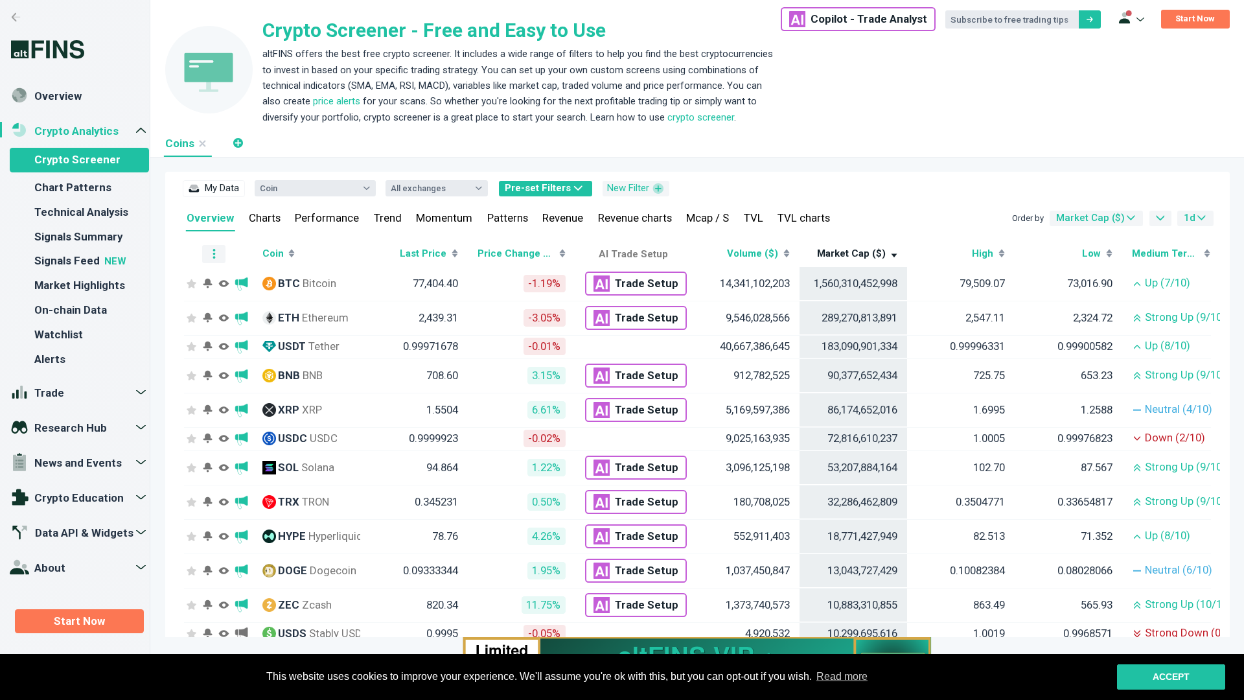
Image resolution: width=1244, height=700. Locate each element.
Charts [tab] (265, 217)
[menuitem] (214, 188)
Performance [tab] (327, 217)
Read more (842, 676)
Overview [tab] (210, 217)
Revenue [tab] (562, 217)
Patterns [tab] (507, 217)
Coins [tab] (179, 143)
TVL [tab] (753, 217)
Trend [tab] (388, 217)
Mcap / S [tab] (707, 217)
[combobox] (308, 189)
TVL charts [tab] (804, 217)
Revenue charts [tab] (635, 217)
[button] (237, 143)
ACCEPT (1171, 676)
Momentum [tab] (444, 217)
